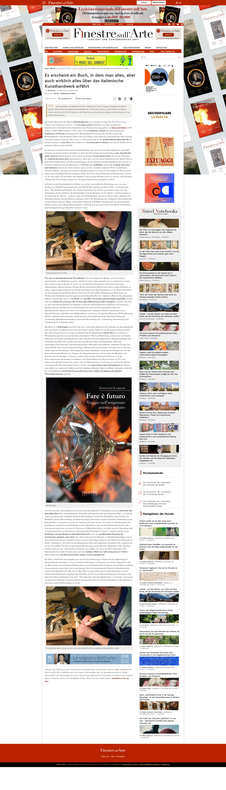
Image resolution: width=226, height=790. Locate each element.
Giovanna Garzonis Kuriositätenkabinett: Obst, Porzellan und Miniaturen (158, 334)
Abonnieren (159, 2)
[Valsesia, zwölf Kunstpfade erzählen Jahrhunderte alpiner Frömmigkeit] (159, 346)
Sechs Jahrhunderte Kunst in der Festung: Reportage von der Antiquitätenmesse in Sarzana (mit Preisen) (159, 697)
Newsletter (109, 24)
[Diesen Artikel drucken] (119, 99)
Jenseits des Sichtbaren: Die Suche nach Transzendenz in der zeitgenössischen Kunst (157, 653)
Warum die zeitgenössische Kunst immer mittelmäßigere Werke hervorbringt (156, 611)
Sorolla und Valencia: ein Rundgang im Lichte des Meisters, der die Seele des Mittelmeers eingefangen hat (158, 458)
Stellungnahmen (131, 48)
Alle (46, 51)
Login (144, 2)
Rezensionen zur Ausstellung (103, 48)
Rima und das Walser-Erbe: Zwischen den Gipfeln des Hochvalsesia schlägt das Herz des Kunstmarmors (158, 374)
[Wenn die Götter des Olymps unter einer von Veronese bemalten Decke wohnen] (159, 288)
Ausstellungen (73, 51)
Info (121, 24)
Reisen (148, 48)
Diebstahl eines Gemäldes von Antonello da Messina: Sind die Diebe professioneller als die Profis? (158, 546)
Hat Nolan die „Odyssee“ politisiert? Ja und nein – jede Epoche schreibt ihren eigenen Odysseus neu (157, 720)
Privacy (135, 764)
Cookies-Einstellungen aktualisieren (149, 764)
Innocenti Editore (119, 127)
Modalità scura (165, 764)
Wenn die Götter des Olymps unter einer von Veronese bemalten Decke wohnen (158, 296)
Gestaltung (161, 48)
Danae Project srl (128, 764)
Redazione (52, 90)
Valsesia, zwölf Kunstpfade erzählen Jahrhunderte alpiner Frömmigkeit (153, 353)
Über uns (96, 24)
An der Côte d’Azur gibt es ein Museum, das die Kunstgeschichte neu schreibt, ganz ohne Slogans (159, 253)
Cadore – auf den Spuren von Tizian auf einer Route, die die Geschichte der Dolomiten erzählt (159, 315)
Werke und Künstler (73, 48)
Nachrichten (51, 48)
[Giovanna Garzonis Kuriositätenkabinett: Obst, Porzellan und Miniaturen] (159, 327)
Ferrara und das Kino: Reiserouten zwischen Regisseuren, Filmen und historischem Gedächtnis (157, 415)
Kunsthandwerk (120, 51)
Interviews (88, 51)
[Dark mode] (130, 99)
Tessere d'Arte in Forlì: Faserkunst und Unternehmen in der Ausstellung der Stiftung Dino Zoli (157, 436)
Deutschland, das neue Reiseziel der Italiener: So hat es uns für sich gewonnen (159, 632)
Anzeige (130, 24)
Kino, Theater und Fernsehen (168, 51)
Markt (152, 51)
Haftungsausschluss (68, 93)
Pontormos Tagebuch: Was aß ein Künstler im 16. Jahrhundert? (158, 569)
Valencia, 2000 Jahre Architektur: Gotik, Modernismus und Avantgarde (155, 394)
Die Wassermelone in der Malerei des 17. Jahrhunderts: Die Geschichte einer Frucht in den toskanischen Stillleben (157, 275)
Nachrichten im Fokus (103, 51)
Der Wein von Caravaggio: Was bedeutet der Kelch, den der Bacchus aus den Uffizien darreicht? (157, 232)
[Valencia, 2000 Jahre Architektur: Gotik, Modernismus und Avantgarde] (159, 387)
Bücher (57, 93)
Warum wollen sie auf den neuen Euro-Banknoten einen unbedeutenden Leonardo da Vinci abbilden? (158, 523)
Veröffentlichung (138, 51)
